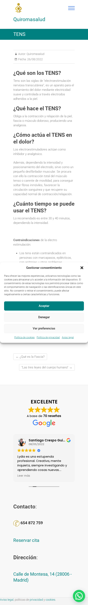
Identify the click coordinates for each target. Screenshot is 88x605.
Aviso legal (68, 337)
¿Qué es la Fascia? (30, 357)
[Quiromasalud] (19, 8)
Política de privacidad (48, 337)
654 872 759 (31, 522)
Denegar (44, 317)
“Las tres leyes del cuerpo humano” (46, 367)
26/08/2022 (35, 59)
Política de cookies (24, 337)
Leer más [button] (23, 476)
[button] (82, 268)
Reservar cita (26, 540)
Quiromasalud (29, 19)
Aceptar (44, 306)
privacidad (36, 599)
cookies (50, 599)
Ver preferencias (44, 328)
